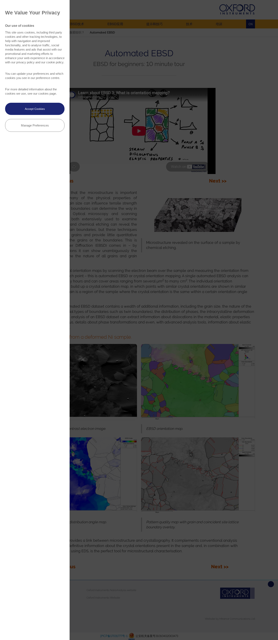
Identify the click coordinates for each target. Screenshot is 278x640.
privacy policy (25, 62)
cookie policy (54, 62)
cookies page (47, 93)
